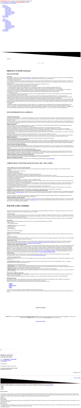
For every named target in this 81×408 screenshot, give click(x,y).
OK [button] (53, 385)
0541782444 (13, 2)
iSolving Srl (28, 77)
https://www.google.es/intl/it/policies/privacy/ (47, 250)
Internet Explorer (12, 285)
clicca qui (36, 250)
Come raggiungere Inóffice (40, 321)
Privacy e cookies (77, 377)
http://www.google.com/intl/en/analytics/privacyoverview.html (43, 242)
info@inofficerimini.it (20, 2)
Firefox (10, 284)
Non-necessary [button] (3, 402)
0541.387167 (6, 2)
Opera (10, 286)
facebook (27, 2)
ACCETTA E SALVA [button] (4, 406)
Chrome (11, 283)
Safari (10, 287)
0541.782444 (13, 359)
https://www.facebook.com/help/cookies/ (38, 255)
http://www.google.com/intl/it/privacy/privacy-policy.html (29, 243)
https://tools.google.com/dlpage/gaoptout (47, 251)
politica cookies (49, 385)
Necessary (4, 398)
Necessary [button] (2, 397)
